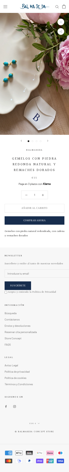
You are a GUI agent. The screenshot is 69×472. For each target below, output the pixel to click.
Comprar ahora (34, 220)
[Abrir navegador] (5, 6)
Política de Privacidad (44, 292)
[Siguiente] (47, 141)
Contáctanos (12, 319)
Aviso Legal (11, 365)
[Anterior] (21, 141)
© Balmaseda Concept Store (34, 431)
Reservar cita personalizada (21, 332)
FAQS (8, 344)
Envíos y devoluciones (17, 325)
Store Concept (13, 338)
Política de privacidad (17, 371)
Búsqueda (10, 313)
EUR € (32, 423)
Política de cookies (15, 377)
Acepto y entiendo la (32, 292)
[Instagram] (14, 406)
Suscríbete (17, 285)
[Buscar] (57, 6)
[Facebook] (6, 406)
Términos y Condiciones (19, 384)
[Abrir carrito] (64, 6)
